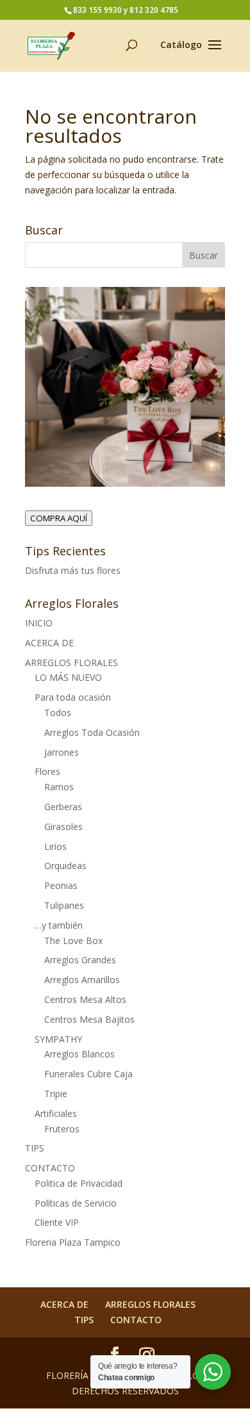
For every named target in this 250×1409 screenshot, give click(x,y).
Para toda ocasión (73, 697)
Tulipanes (64, 905)
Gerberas (63, 807)
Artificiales (56, 1113)
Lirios (55, 846)
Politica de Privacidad (78, 1183)
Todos (57, 712)
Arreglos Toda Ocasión (92, 732)
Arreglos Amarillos (82, 979)
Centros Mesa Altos (85, 999)
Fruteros (61, 1129)
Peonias (61, 885)
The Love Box (73, 940)
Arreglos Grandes (80, 960)
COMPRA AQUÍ (58, 518)
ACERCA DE (49, 643)
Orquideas (65, 865)
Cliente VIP (57, 1222)
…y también (59, 925)
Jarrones (61, 752)
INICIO (39, 623)
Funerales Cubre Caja (88, 1074)
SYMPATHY (58, 1039)
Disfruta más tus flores (73, 570)
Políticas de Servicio (76, 1203)
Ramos (59, 787)
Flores (47, 771)
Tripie (55, 1093)
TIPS (34, 1148)
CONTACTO (50, 1168)
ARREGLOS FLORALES (71, 662)
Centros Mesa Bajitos (89, 1019)
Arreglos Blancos (79, 1054)
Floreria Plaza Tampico (73, 1242)
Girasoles (63, 826)
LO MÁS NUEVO (68, 677)
